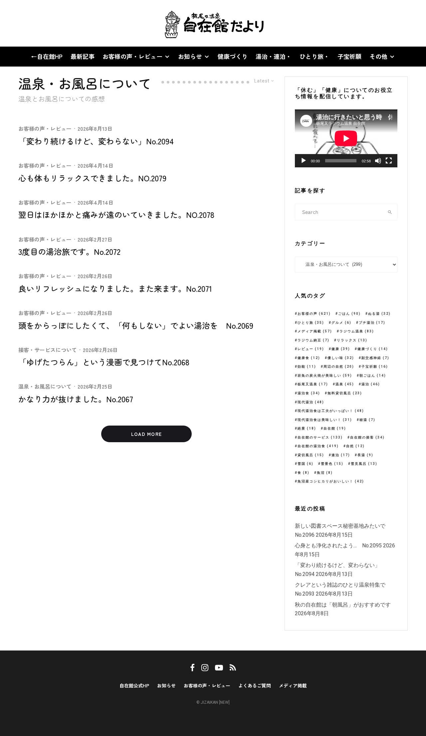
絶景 (307, 428)
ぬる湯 (379, 313)
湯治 (370, 384)
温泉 (344, 384)
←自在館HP (47, 56)
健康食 (309, 358)
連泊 (340, 455)
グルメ (341, 322)
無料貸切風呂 (344, 393)
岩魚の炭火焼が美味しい (325, 375)
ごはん (349, 313)
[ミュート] (378, 160)
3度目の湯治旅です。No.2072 (69, 252)
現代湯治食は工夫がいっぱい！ (331, 411)
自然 (355, 446)
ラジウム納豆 (313, 340)
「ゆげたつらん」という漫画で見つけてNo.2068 (103, 362)
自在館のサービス (320, 437)
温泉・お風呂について (45, 386)
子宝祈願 (349, 56)
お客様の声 (314, 313)
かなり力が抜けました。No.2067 (75, 399)
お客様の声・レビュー (132, 56)
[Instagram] (30, 23)
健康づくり (233, 56)
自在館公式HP (134, 685)
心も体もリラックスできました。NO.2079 (92, 178)
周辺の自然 (338, 366)
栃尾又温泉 (313, 384)
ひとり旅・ (314, 56)
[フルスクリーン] (388, 160)
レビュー (311, 349)
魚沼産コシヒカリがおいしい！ (331, 481)
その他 (378, 56)
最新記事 (83, 56)
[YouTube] (42, 23)
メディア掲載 (315, 331)
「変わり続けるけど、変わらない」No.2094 (96, 141)
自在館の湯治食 (318, 446)
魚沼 (325, 472)
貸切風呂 (311, 455)
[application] (346, 138)
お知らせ (190, 56)
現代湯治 (311, 402)
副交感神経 (375, 358)
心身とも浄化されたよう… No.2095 (338, 545)
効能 (307, 366)
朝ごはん (372, 375)
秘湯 (367, 420)
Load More (146, 434)
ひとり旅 (311, 322)
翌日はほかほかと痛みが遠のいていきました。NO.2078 (116, 215)
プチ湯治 (372, 322)
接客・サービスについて (47, 350)
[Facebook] (20, 23)
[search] (390, 212)
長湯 (365, 455)
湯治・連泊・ (274, 56)
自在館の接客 (367, 437)
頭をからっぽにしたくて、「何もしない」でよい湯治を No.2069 (135, 325)
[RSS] (53, 23)
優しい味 (340, 358)
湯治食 (309, 393)
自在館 (334, 428)
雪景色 (332, 463)
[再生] (303, 160)
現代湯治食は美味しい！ (325, 420)
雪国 (306, 463)
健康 (340, 349)
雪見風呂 (364, 463)
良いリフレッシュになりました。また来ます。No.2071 (115, 288)
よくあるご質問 (254, 685)
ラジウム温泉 (356, 331)
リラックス (352, 340)
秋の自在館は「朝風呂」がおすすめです (343, 605)
